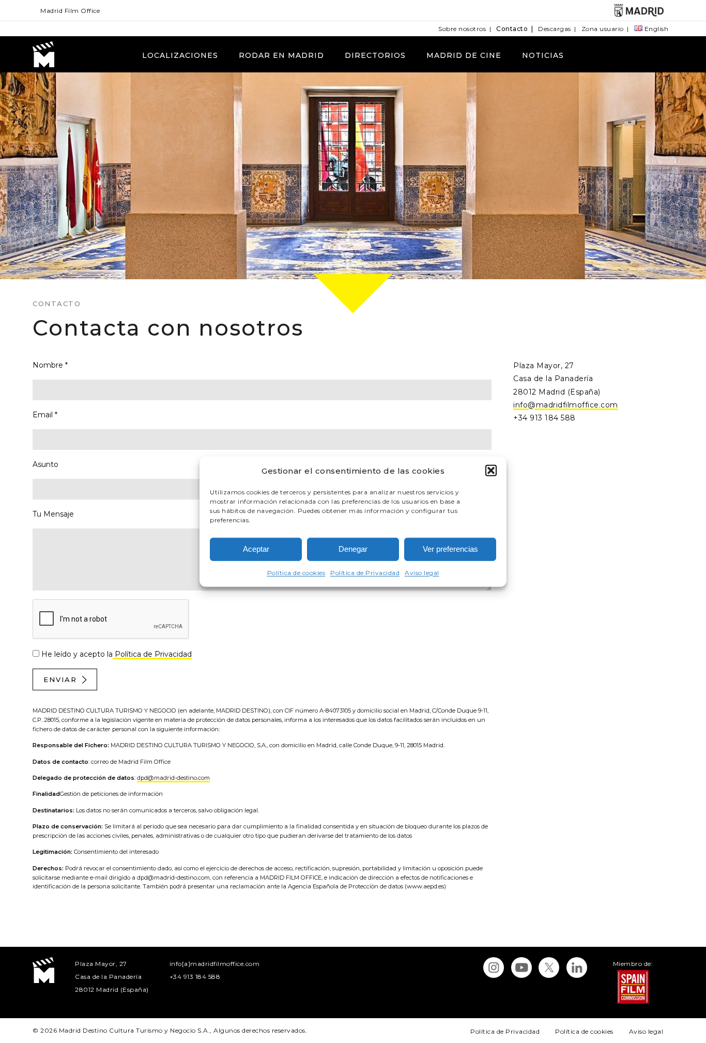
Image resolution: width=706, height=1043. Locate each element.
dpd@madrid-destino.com (173, 777)
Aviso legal (422, 573)
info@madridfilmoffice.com (565, 405)
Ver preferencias (450, 549)
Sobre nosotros (462, 29)
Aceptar (256, 549)
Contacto (512, 29)
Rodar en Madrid (281, 55)
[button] (491, 470)
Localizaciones (180, 55)
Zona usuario (602, 29)
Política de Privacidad (365, 573)
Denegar (353, 549)
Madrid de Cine (463, 55)
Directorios (375, 55)
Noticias (543, 55)
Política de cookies (296, 573)
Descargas (554, 29)
